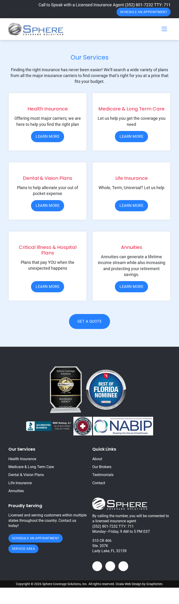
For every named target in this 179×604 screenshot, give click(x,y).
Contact (98, 483)
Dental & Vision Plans (26, 475)
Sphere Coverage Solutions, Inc (64, 584)
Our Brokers (101, 467)
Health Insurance (22, 459)
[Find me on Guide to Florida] (106, 389)
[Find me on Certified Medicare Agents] (82, 426)
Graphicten (154, 584)
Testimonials (103, 475)
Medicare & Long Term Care (31, 467)
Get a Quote (89, 321)
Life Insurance (20, 483)
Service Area (23, 549)
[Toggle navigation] (164, 29)
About (97, 459)
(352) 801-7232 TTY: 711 (148, 4)
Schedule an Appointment (143, 12)
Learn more (47, 136)
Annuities (16, 491)
